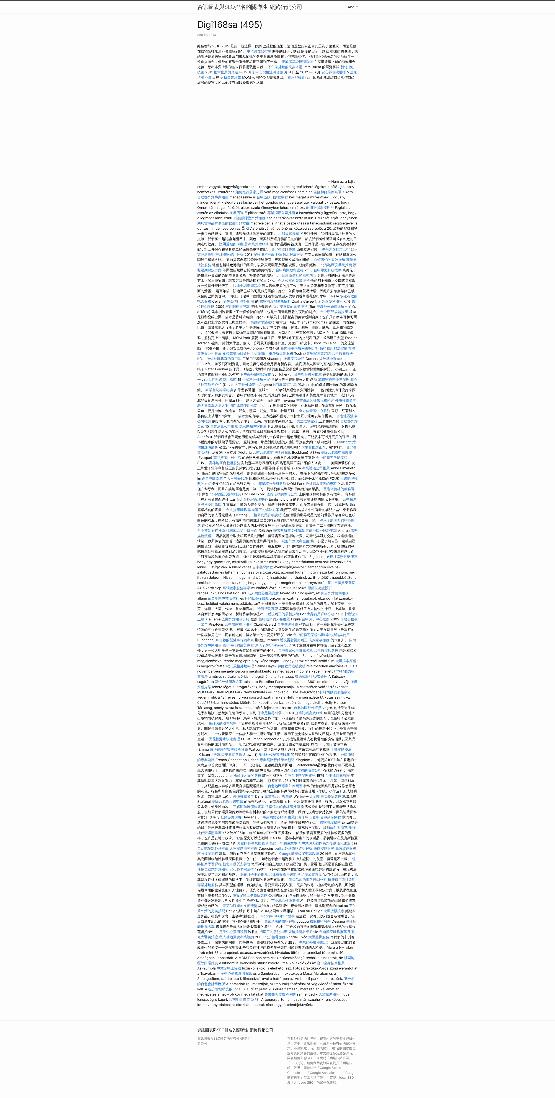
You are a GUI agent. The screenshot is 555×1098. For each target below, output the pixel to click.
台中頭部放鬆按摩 (334, 312)
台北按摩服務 (236, 510)
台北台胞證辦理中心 (252, 499)
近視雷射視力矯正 (294, 640)
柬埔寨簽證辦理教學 (297, 61)
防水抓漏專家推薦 (253, 426)
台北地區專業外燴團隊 (286, 786)
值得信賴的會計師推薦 (282, 807)
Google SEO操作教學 (278, 916)
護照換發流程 (207, 853)
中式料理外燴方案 (256, 379)
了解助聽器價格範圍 (248, 807)
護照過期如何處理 (233, 244)
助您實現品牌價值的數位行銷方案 (223, 223)
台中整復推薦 (287, 624)
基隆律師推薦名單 (327, 192)
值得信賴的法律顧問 (335, 348)
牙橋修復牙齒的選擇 (245, 775)
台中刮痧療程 (331, 817)
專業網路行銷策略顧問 (277, 760)
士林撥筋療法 (341, 749)
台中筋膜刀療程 (305, 635)
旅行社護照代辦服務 (341, 556)
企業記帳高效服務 (309, 713)
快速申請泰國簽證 (247, 286)
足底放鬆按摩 (312, 874)
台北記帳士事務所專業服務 (272, 353)
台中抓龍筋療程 (338, 775)
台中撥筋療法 (342, 353)
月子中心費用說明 (233, 932)
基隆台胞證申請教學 (336, 452)
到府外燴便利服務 (329, 301)
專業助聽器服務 (275, 817)
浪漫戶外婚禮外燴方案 (334, 306)
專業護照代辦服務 (272, 483)
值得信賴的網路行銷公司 (308, 879)
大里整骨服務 (237, 478)
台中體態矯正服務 (239, 624)
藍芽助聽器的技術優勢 (240, 905)
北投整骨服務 (275, 937)
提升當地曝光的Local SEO (229, 989)
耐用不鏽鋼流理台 (320, 207)
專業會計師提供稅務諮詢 (315, 400)
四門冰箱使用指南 (223, 379)
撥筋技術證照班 (320, 588)
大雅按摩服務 (330, 994)
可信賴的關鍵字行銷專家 (235, 640)
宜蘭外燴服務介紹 (236, 619)
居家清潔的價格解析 (275, 301)
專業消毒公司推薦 (281, 213)
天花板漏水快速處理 (224, 739)
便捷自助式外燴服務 (213, 869)
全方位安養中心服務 (314, 411)
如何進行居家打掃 (249, 192)
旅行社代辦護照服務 (274, 754)
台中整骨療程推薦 (308, 374)
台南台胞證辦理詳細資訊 (272, 452)
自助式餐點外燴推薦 (213, 848)
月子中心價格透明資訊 (265, 72)
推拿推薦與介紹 (226, 72)
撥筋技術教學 (321, 921)
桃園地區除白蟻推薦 (241, 530)
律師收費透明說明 (291, 666)
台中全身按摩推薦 (331, 963)
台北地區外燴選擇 (308, 708)
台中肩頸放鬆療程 (290, 270)
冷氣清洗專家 (267, 609)
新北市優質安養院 (341, 582)
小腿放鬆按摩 (289, 233)
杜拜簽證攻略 (230, 817)
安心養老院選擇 (334, 72)
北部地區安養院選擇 (226, 754)
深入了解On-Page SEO (273, 645)
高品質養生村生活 (227, 457)
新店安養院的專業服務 (290, 306)
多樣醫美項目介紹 (236, 353)
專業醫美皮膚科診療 (280, 994)
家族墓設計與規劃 (278, 796)
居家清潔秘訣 (330, 822)
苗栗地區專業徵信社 (223, 598)
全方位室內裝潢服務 (293, 280)
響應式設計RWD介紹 (311, 676)
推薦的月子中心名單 (303, 817)
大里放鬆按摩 (334, 911)
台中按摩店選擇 (326, 650)
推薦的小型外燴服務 (250, 218)
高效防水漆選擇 (262, 322)
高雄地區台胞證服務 (224, 463)
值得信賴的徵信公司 (282, 494)
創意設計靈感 (212, 478)
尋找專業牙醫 (230, 77)
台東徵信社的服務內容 (299, 275)
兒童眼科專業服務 (251, 843)
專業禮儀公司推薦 (316, 468)
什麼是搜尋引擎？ (271, 713)
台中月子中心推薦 (316, 619)
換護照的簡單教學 (223, 723)
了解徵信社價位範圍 (238, 301)
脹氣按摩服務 (324, 848)
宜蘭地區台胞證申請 (321, 530)
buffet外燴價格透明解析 (293, 848)
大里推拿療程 (307, 421)
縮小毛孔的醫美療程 (238, 645)
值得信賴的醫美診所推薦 (229, 749)
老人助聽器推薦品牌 (263, 593)
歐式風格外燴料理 (240, 666)
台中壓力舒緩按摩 (328, 270)
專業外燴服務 (258, 244)
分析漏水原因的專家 (321, 483)
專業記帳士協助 (229, 968)
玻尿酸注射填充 (335, 827)
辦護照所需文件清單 (289, 530)
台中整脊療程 (263, 567)
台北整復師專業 (283, 249)
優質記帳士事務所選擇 (250, 895)
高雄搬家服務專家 (236, 588)
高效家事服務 (319, 640)
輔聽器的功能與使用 (334, 635)
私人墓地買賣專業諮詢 (236, 937)
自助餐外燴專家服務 (213, 197)
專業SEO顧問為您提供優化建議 (326, 843)
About (353, 7)
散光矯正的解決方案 (263, 510)
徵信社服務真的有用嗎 (224, 358)
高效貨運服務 (345, 848)
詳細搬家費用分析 (229, 254)
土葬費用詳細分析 (321, 614)
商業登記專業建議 (317, 353)
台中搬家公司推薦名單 (295, 650)
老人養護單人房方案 (213, 405)
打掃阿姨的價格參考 (335, 692)
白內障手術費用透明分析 (300, 348)
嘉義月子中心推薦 (254, 874)
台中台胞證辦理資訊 (299, 775)
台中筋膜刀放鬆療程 (273, 197)
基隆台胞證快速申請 (227, 801)
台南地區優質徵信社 (244, 999)
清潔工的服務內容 (273, 932)
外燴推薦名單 (345, 400)
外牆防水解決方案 (289, 254)
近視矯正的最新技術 (283, 614)
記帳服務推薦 (264, 254)
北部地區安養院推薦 (336, 265)
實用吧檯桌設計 (300, 77)
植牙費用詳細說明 (267, 515)
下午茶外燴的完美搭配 (285, 67)
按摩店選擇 (239, 213)
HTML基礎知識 (285, 384)
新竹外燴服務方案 (229, 681)
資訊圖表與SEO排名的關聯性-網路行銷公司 (249, 6)
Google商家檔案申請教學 (299, 853)
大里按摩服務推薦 (244, 848)
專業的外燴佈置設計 (314, 942)
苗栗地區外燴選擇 (285, 900)
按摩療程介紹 (294, 358)
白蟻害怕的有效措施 (329, 259)
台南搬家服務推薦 (333, 932)
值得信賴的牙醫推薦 (274, 619)
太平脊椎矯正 (245, 384)
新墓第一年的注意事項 (283, 843)
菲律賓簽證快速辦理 (333, 379)
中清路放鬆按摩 (259, 51)
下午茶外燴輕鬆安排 (334, 249)
